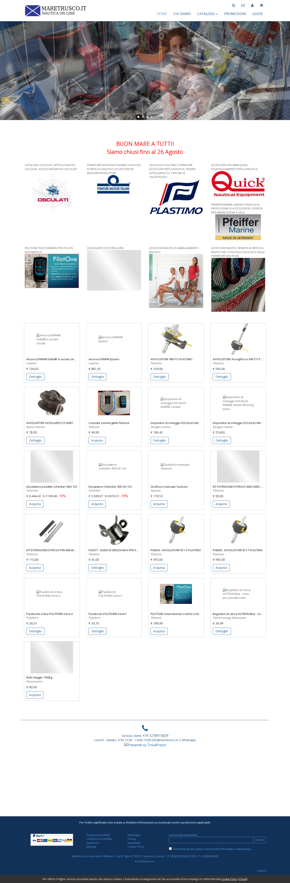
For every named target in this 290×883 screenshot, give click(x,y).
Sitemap (91, 846)
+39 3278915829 (155, 735)
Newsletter (134, 842)
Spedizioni (92, 842)
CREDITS (261, 870)
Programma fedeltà (98, 835)
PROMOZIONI (235, 13)
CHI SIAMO (182, 13)
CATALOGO (206, 13)
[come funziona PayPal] (52, 840)
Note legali (134, 835)
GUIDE (257, 13)
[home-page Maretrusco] (56, 10)
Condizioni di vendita (99, 838)
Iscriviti (259, 840)
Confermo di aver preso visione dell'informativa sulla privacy (212, 849)
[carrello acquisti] (261, 5)
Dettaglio (35, 377)
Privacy (132, 838)
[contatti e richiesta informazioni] (243, 5)
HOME (162, 13)
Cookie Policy (136, 846)
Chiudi (243, 879)
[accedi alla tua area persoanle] (252, 5)
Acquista (97, 440)
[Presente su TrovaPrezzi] (145, 744)
